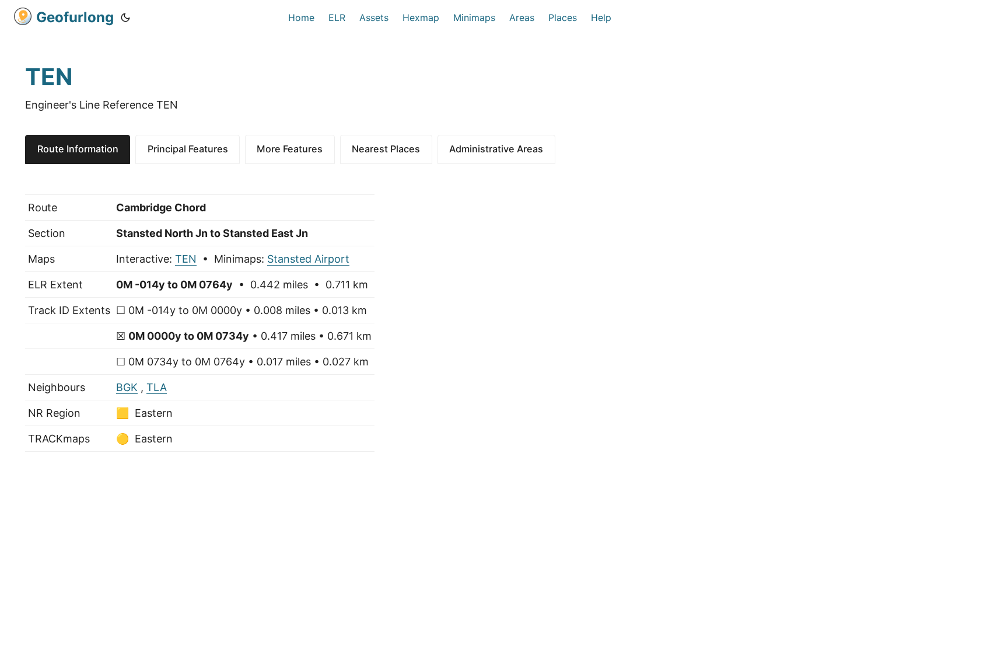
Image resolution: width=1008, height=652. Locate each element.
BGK (127, 387)
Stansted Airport (308, 259)
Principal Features (188, 149)
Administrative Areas (496, 149)
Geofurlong (75, 17)
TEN (186, 259)
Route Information (77, 149)
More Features (290, 149)
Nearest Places (386, 149)
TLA (156, 387)
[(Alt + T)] (125, 17)
